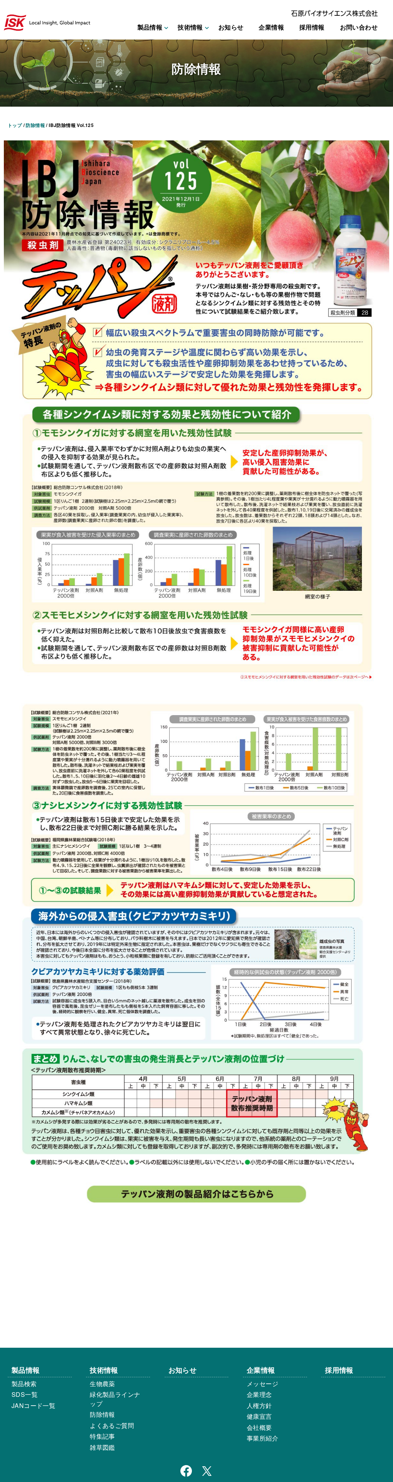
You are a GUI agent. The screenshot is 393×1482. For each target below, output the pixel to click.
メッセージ (262, 1383)
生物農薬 (102, 1383)
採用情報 (312, 27)
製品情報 (26, 1370)
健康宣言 (259, 1416)
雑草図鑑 (102, 1447)
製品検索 (24, 1383)
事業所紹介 (262, 1438)
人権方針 (259, 1405)
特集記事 (102, 1436)
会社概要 (259, 1427)
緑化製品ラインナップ (115, 1399)
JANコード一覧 (33, 1405)
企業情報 (271, 27)
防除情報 (102, 1414)
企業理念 (259, 1394)
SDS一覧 (25, 1394)
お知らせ (231, 27)
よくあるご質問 (112, 1425)
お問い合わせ (359, 27)
